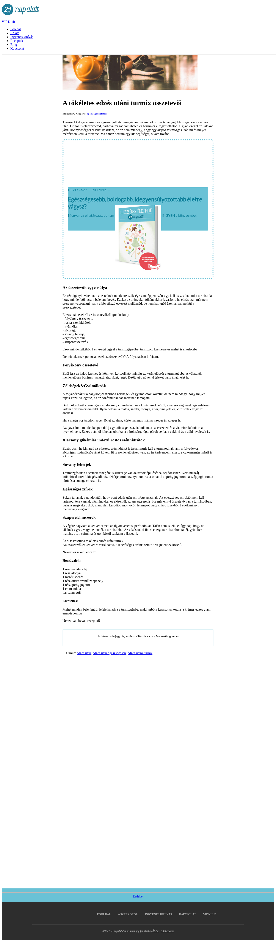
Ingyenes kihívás (21, 37)
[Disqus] (138, 709)
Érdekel (138, 896)
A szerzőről (128, 914)
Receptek (16, 41)
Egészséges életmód (97, 113)
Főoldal (15, 29)
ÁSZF (155, 930)
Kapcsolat (17, 48)
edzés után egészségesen (109, 653)
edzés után (84, 653)
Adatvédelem (167, 930)
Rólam (14, 33)
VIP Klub (8, 22)
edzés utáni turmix (140, 653)
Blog (13, 44)
